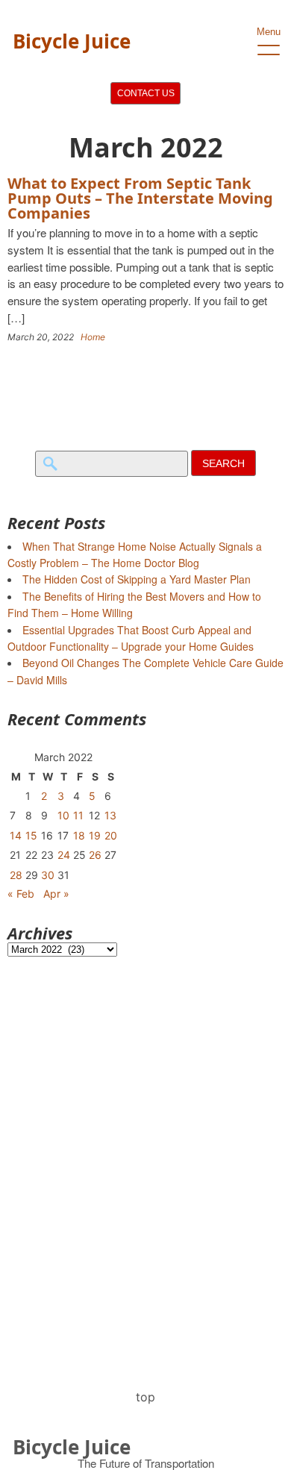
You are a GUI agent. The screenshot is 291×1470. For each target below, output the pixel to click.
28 (16, 875)
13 (110, 815)
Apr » (56, 893)
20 (110, 835)
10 (63, 815)
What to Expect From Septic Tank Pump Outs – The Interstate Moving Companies (140, 198)
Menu (269, 31)
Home (93, 337)
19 (95, 835)
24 (63, 854)
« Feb (20, 893)
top (145, 1396)
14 (16, 835)
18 (79, 835)
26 (95, 854)
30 (47, 875)
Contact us (146, 93)
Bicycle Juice (72, 41)
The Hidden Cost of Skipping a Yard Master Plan (136, 579)
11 (78, 815)
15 (31, 835)
